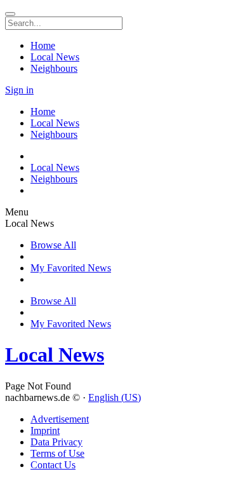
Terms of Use (57, 453)
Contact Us (53, 464)
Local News (54, 354)
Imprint (45, 430)
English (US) (114, 397)
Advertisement (59, 419)
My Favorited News (70, 267)
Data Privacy (56, 442)
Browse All (53, 245)
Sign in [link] (19, 90)
